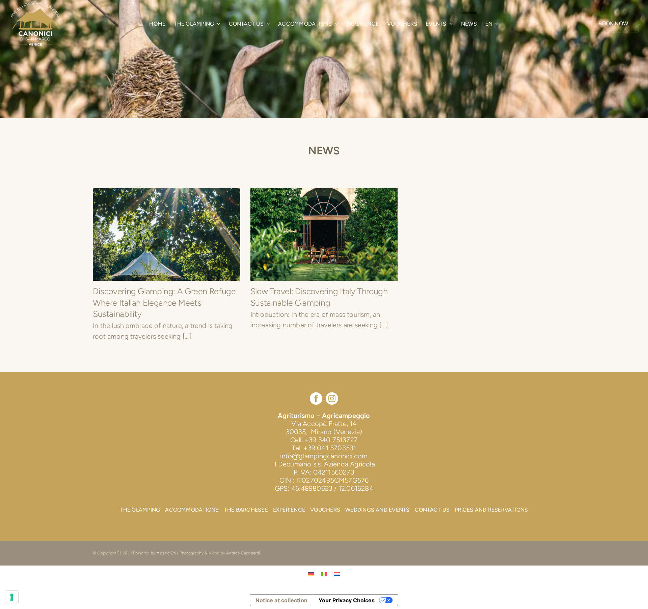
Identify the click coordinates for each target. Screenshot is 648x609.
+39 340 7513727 (331, 440)
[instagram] (332, 398)
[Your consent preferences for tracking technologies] (11, 597)
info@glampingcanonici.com (324, 456)
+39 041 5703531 (329, 448)
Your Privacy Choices (347, 600)
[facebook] (316, 398)
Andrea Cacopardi (243, 553)
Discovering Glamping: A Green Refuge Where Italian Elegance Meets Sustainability (164, 302)
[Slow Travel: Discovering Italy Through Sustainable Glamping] (324, 234)
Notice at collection (281, 600)
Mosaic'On (166, 553)
